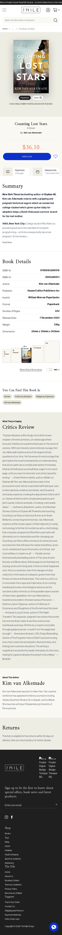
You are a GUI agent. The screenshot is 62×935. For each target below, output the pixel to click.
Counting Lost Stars (27, 29)
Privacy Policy (11, 889)
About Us (9, 876)
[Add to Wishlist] (55, 156)
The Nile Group (27, 926)
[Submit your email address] (54, 805)
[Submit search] (56, 20)
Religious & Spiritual (45, 396)
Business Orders (12, 880)
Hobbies (8, 850)
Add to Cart (27, 156)
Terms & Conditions (13, 884)
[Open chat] (53, 926)
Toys (7, 837)
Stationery (9, 863)
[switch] (49, 369)
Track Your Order (12, 902)
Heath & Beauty (12, 854)
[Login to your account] (48, 10)
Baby (7, 842)
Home (5, 29)
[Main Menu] (4, 10)
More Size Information (31, 369)
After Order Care (12, 919)
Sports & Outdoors (13, 859)
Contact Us (10, 906)
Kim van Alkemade (33, 133)
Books (7, 396)
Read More (7, 242)
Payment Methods (13, 915)
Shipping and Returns (14, 910)
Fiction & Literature (23, 396)
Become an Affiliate (13, 893)
